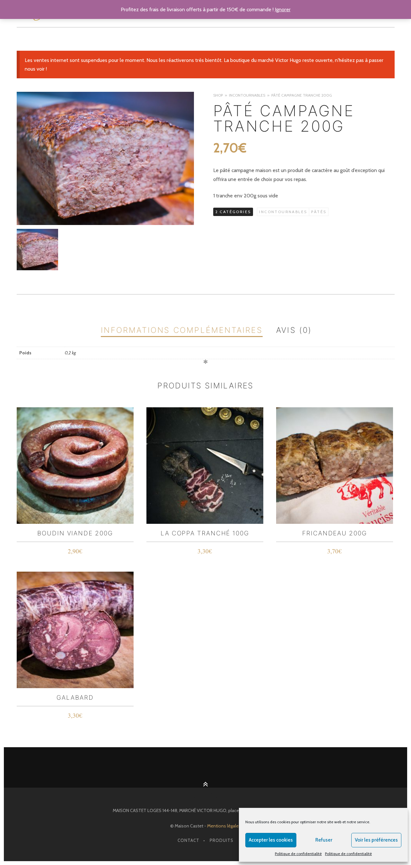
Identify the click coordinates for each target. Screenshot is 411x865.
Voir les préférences (376, 840)
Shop (218, 95)
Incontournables (247, 95)
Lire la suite (75, 552)
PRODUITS (221, 840)
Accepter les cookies (271, 840)
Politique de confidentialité (298, 853)
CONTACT (188, 840)
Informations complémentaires (182, 330)
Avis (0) (294, 330)
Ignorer (283, 9)
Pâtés (318, 211)
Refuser (323, 840)
